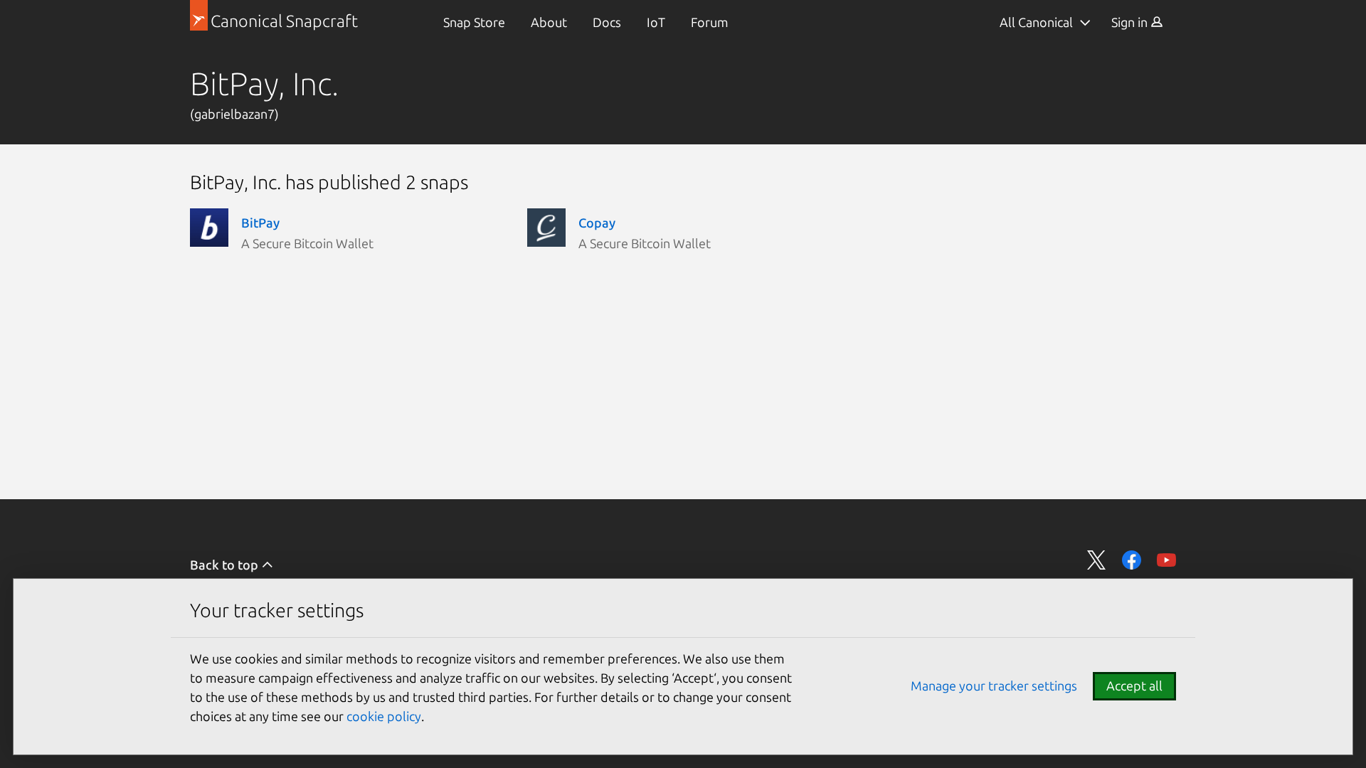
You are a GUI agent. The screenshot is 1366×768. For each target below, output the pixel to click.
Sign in (1130, 22)
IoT (656, 22)
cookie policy (383, 716)
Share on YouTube (1166, 560)
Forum (710, 22)
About (549, 22)
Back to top (225, 565)
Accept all (1134, 685)
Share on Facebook (1131, 560)
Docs (607, 22)
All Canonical (1036, 22)
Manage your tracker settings (994, 685)
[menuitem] (474, 22)
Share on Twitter (1096, 560)
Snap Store (474, 22)
